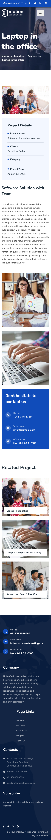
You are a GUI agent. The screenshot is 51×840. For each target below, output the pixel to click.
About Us (20, 740)
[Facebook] (29, 3)
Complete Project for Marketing (24, 552)
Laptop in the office (17, 510)
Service (20, 720)
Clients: (14, 146)
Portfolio (20, 725)
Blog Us (20, 735)
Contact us (21, 730)
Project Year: (17, 169)
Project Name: (18, 133)
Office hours (16, 649)
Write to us (15, 639)
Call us (13, 629)
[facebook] (3, 826)
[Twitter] (35, 3)
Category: (15, 159)
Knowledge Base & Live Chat (22, 594)
